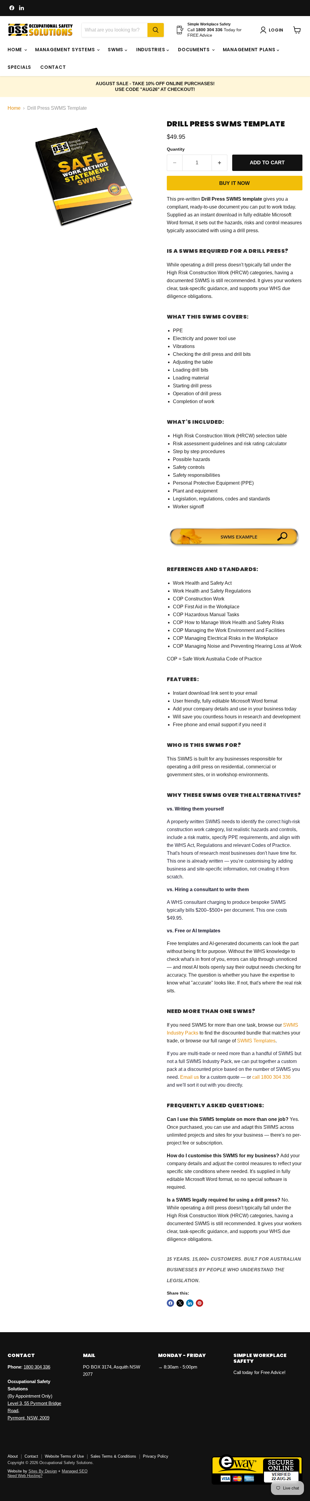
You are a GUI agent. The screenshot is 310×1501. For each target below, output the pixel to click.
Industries (151, 49)
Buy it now (234, 183)
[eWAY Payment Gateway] (257, 1483)
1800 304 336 (37, 1366)
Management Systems (65, 49)
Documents (194, 49)
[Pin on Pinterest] (199, 1303)
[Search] (155, 30)
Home (16, 49)
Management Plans (250, 49)
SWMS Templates (256, 1040)
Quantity (176, 149)
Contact (53, 67)
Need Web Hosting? (25, 1475)
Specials (19, 67)
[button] (273, 30)
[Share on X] (180, 1303)
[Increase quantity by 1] (219, 163)
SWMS (116, 49)
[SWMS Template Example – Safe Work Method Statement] (234, 547)
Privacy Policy (155, 1456)
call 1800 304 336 (271, 1077)
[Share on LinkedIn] (189, 1303)
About (13, 1456)
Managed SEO (74, 1471)
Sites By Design (42, 1471)
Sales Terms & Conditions (113, 1456)
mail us (191, 1077)
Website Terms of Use (64, 1456)
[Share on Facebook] (170, 1303)
